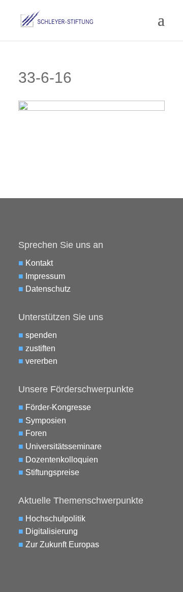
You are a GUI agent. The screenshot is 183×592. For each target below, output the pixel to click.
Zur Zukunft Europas (62, 544)
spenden (41, 335)
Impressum (45, 276)
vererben (41, 361)
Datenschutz (48, 289)
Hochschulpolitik (55, 518)
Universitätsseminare (63, 446)
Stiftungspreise (52, 472)
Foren (36, 433)
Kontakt (39, 263)
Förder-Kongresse (58, 407)
